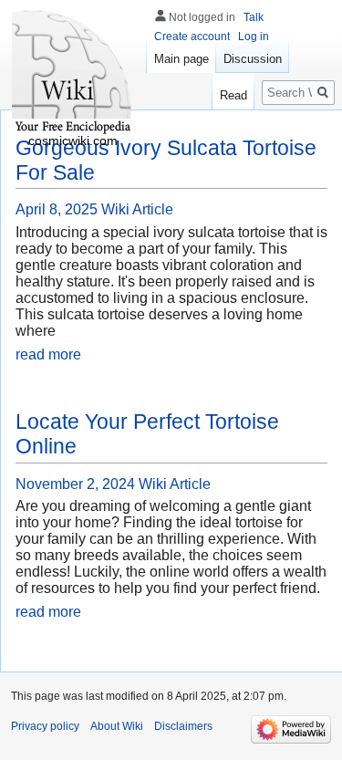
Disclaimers (183, 726)
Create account (192, 36)
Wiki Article (137, 209)
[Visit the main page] (73, 73)
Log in (253, 36)
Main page (181, 59)
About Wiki (116, 726)
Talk (254, 17)
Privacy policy (45, 726)
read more (48, 354)
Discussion (252, 59)
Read (233, 95)
